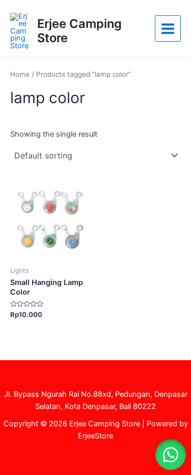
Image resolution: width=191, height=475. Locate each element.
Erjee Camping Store (79, 30)
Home (20, 74)
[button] (170, 454)
